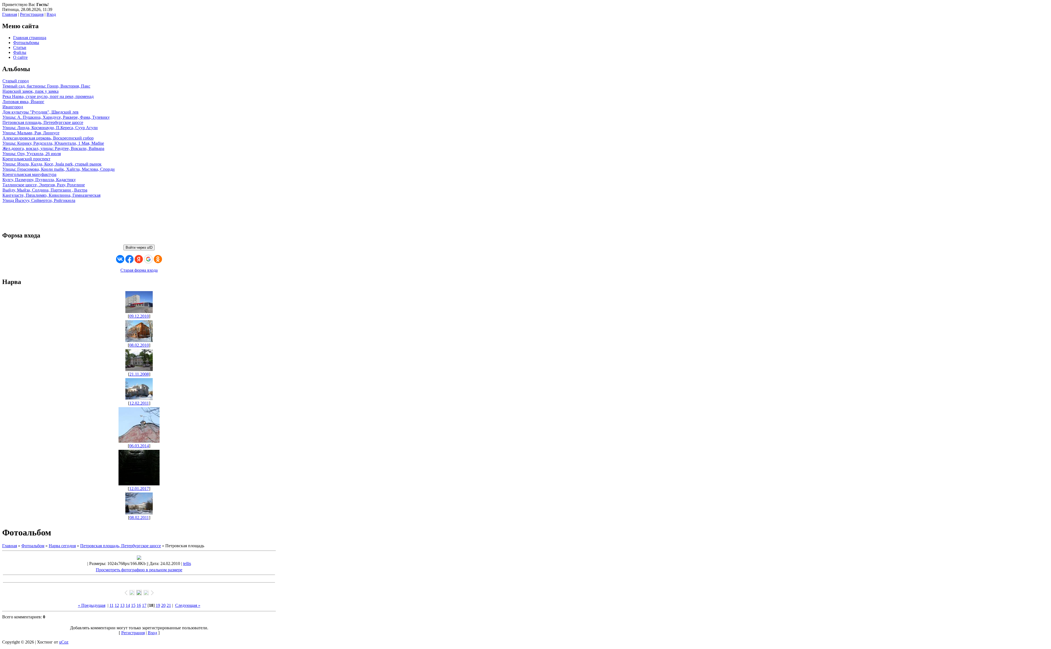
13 (122, 605)
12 (117, 605)
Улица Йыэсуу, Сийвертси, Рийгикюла (38, 200)
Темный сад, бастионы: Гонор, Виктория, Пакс (46, 86)
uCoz (63, 642)
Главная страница (29, 37)
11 (111, 605)
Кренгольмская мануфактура (29, 174)
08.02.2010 (139, 345)
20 (163, 605)
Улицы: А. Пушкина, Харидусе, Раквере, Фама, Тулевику (56, 117)
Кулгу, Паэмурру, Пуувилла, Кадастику (39, 179)
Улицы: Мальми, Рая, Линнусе (30, 133)
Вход (51, 14)
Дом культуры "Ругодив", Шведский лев (40, 112)
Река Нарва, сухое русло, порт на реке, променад (48, 96)
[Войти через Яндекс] (139, 259)
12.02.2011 (139, 403)
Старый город (15, 81)
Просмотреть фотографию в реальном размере (139, 569)
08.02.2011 (139, 517)
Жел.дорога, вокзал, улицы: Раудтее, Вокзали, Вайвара (53, 148)
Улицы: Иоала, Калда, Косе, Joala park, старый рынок (52, 164)
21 (169, 605)
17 (144, 605)
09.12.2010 (139, 316)
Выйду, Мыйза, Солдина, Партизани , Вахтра (44, 190)
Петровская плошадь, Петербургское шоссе (42, 122)
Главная (9, 14)
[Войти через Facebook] (129, 259)
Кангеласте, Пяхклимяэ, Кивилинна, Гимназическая (51, 195)
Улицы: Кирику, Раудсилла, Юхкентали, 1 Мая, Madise (53, 143)
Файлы (19, 52)
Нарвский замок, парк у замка (30, 91)
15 (133, 605)
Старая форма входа (139, 270)
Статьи (19, 47)
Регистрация (32, 14)
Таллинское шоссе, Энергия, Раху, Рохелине (43, 184)
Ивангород (12, 107)
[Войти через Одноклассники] (158, 259)
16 (139, 605)
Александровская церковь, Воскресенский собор (48, 138)
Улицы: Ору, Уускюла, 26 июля (31, 153)
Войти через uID (139, 247)
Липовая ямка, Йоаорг (23, 101)
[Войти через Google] (148, 259)
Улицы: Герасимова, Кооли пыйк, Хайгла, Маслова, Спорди (58, 169)
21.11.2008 (139, 374)
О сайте (20, 57)
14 (128, 605)
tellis (187, 563)
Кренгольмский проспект (26, 159)
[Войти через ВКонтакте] (120, 259)
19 (158, 605)
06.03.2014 (139, 446)
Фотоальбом (32, 545)
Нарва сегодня (62, 545)
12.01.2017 (139, 488)
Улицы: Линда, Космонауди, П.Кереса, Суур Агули (50, 127)
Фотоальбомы (26, 42)
